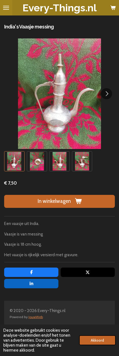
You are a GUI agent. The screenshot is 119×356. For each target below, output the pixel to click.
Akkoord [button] (97, 340)
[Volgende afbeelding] (106, 93)
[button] (14, 161)
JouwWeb (36, 317)
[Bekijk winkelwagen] (113, 7)
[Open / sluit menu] (6, 7)
